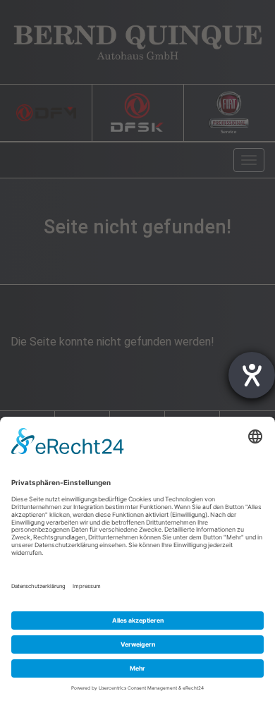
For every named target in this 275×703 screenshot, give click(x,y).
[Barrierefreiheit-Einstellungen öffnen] (251, 375)
